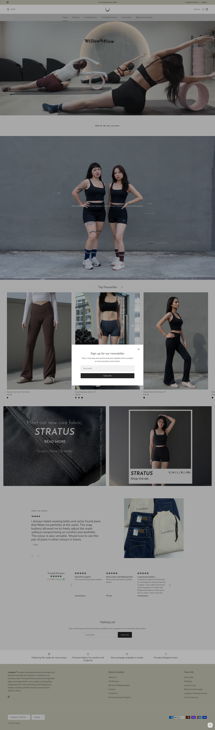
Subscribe (107, 375)
